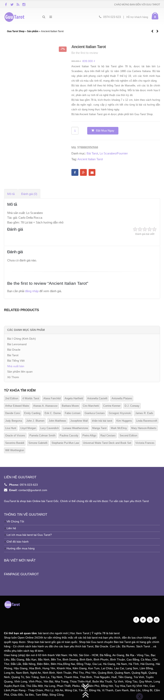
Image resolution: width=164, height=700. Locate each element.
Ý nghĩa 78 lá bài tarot (106, 633)
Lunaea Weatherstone (75, 428)
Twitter (143, 620)
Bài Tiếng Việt (16, 360)
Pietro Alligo (89, 435)
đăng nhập (32, 291)
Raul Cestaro (107, 435)
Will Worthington (14, 450)
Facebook (74, 172)
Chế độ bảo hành (18, 541)
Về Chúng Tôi (15, 521)
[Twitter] (12, 4)
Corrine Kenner (111, 405)
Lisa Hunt (10, 428)
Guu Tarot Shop (16, 31)
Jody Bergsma (13, 420)
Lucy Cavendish (49, 428)
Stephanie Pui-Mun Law (65, 442)
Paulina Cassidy (69, 435)
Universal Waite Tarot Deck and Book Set (107, 442)
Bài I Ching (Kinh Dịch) (21, 338)
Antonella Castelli (97, 398)
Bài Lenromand (17, 344)
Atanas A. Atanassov (45, 405)
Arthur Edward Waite (17, 405)
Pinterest (157, 620)
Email (92, 172)
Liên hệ (11, 528)
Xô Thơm (13, 377)
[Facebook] (6, 4)
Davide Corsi (12, 413)
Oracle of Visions (15, 435)
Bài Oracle (13, 349)
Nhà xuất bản (15, 366)
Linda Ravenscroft (146, 420)
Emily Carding (32, 413)
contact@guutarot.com (32, 490)
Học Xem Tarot (79, 633)
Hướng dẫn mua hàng (21, 548)
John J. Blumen (35, 420)
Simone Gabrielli (37, 442)
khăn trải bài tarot (102, 420)
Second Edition (128, 435)
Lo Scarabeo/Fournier (114, 153)
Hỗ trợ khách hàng (137, 17)
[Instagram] (24, 4)
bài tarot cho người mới (53, 633)
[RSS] (18, 4)
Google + (83, 172)
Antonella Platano (122, 398)
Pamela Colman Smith (42, 435)
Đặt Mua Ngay (105, 130)
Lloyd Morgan (28, 428)
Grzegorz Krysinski (120, 413)
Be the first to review (84, 52)
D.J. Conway (132, 405)
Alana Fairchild (52, 398)
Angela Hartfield (74, 398)
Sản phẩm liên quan (20, 371)
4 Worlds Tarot (30, 398)
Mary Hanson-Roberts (143, 428)
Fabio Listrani (72, 413)
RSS (150, 620)
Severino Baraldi (14, 442)
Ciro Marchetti (91, 405)
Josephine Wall (79, 420)
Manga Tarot (99, 428)
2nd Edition (11, 398)
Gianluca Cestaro (95, 413)
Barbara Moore (70, 405)
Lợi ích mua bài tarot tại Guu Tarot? (29, 534)
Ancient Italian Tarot (90, 159)
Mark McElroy (119, 428)
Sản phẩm (32, 31)
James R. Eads (144, 413)
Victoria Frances (144, 442)
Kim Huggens (124, 420)
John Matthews (57, 420)
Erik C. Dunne (53, 413)
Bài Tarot (92, 153)
